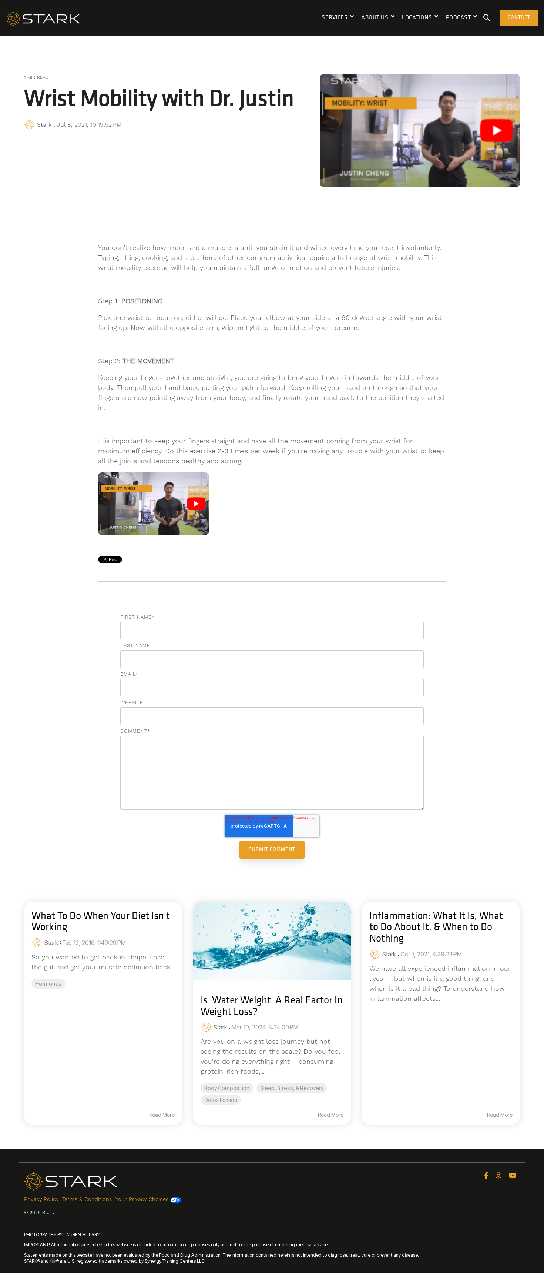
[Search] (486, 18)
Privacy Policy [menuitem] (41, 1199)
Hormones (48, 983)
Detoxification (220, 1100)
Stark (44, 124)
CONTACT (519, 17)
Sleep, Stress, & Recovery (291, 1088)
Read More (162, 1115)
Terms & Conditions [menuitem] (87, 1199)
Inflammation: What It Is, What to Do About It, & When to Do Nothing (436, 928)
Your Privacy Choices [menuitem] (142, 1199)
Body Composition (226, 1088)
